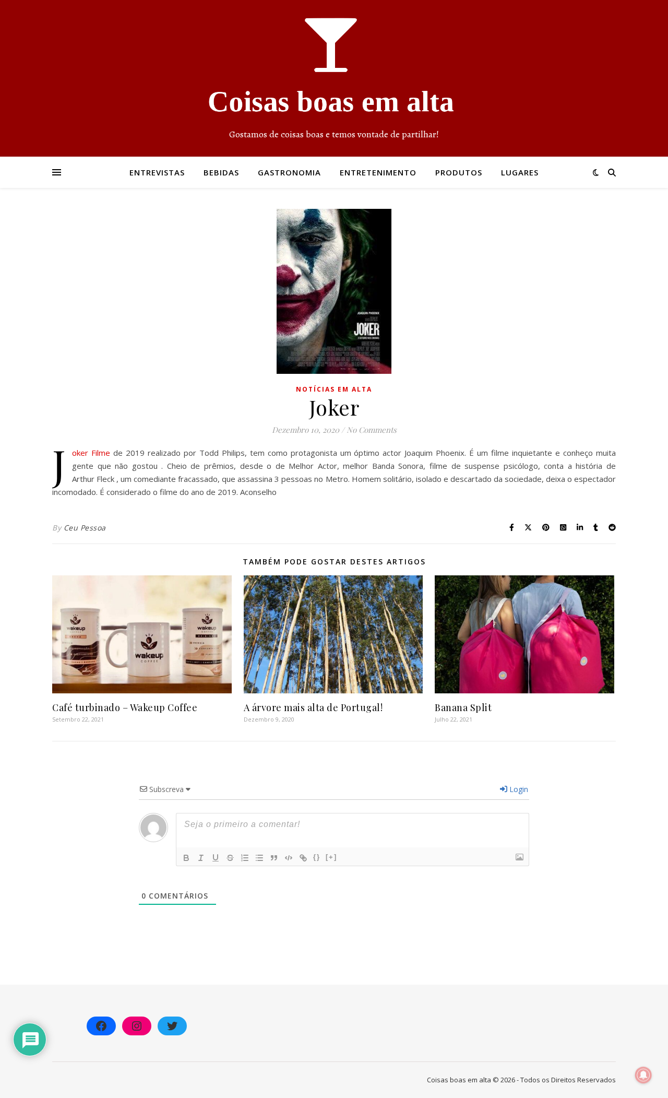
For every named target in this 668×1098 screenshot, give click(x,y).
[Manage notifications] (643, 1075)
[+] (331, 857)
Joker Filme (91, 452)
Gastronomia (289, 172)
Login (517, 789)
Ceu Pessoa (85, 528)
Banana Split (463, 707)
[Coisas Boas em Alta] (334, 78)
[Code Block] (288, 858)
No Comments (372, 429)
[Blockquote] (274, 858)
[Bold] (186, 858)
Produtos (458, 172)
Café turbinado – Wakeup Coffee (124, 707)
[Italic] (201, 858)
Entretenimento (378, 172)
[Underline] (215, 858)
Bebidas (221, 172)
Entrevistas (157, 172)
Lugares (520, 172)
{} (316, 857)
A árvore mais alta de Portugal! (313, 707)
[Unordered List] (259, 858)
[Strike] (230, 858)
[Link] (303, 858)
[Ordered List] (244, 858)
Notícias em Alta (334, 389)
